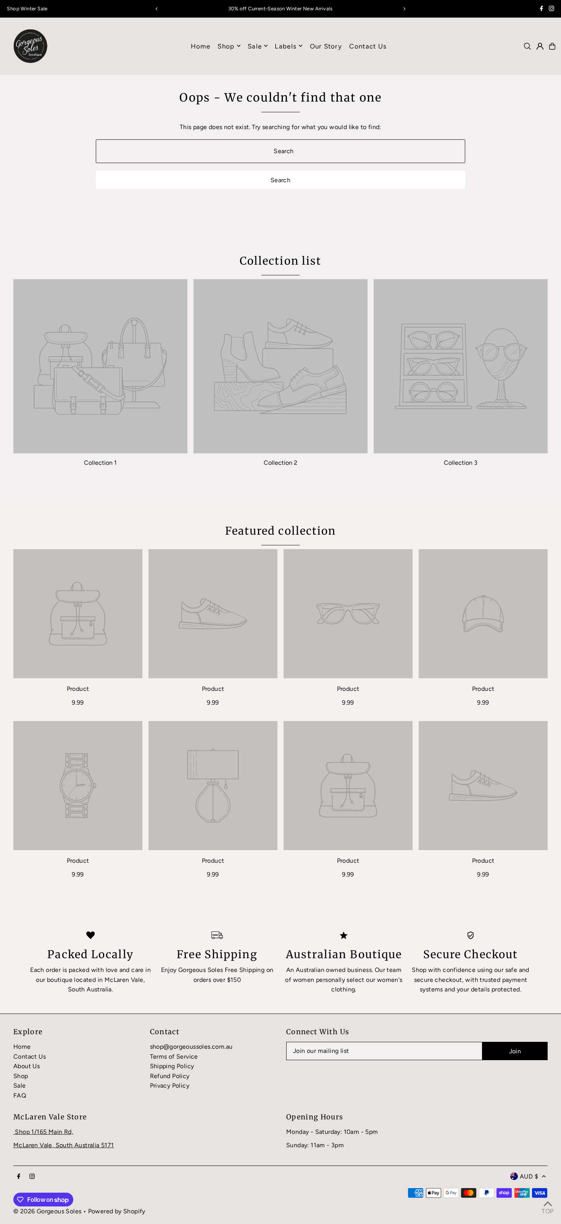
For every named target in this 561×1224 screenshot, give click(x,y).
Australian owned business (334, 969)
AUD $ (529, 1176)
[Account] (540, 46)
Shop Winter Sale (27, 8)
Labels (286, 46)
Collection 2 (280, 462)
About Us (26, 1066)
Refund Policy (170, 1076)
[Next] (404, 9)
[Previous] (157, 9)
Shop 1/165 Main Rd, (44, 1131)
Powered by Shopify (116, 1211)
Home (22, 1046)
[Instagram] (551, 9)
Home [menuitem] (200, 46)
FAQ (19, 1095)
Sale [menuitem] (255, 46)
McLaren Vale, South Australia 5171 (63, 1145)
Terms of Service (174, 1056)
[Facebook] (541, 9)
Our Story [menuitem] (326, 46)
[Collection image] (100, 366)
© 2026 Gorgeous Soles (47, 1211)
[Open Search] (527, 46)
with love (104, 969)
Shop (226, 46)
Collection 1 (100, 462)
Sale (19, 1085)
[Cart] (552, 46)
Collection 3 (460, 462)
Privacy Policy (170, 1085)
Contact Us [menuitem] (368, 46)
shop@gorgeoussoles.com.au (191, 1046)
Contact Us (29, 1056)
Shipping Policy (172, 1066)
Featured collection (280, 531)
